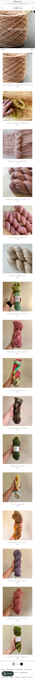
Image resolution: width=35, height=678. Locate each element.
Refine (32, 49)
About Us (30, 677)
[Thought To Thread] (17, 8)
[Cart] (33, 8)
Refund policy (19, 669)
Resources (24, 677)
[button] (21, 664)
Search (3, 669)
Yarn (7, 677)
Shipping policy (23, 672)
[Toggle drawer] (2, 7)
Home (3, 677)
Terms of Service (10, 669)
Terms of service (14, 672)
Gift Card (17, 677)
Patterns (12, 677)
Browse (3, 49)
